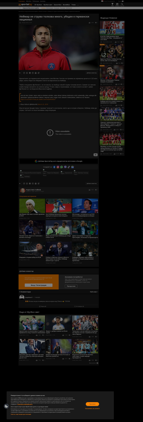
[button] (6, 406)
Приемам (92, 404)
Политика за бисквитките (24, 404)
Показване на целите (92, 408)
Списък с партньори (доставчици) (21, 414)
